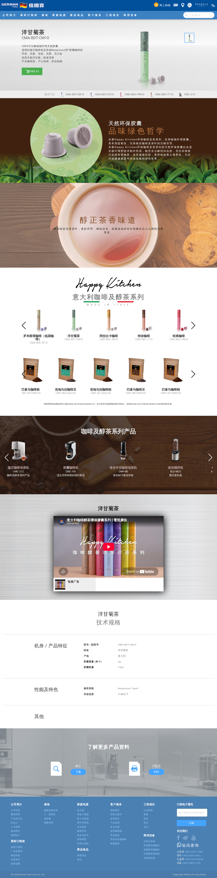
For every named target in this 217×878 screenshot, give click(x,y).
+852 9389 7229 (191, 862)
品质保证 (15, 859)
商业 (146, 822)
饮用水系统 (83, 843)
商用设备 (131, 15)
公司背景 (15, 810)
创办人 (14, 822)
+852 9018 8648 (193, 859)
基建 (146, 814)
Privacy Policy (199, 874)
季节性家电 (83, 822)
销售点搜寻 (116, 814)
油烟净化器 (149, 857)
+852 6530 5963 (191, 855)
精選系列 (81, 831)
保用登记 (115, 818)
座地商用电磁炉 (152, 845)
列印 (156, 771)
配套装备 (15, 855)
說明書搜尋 (116, 831)
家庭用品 (81, 855)
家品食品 (77, 15)
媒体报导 (15, 831)
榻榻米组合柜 (51, 810)
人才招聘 (15, 826)
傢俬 (45, 15)
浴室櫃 (47, 818)
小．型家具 (50, 814)
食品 (79, 859)
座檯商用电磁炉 (152, 849)
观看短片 (15, 835)
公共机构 (148, 810)
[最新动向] (175, 5)
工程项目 (113, 15)
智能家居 (81, 839)
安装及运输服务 (118, 839)
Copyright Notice (181, 874)
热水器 (80, 810)
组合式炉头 (83, 835)
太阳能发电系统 (152, 853)
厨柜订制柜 (29, 15)
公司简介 (10, 15)
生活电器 (81, 826)
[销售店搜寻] (183, 5)
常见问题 (115, 826)
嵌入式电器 (83, 818)
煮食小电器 (83, 814)
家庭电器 (59, 15)
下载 (78, 771)
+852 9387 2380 (193, 851)
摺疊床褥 (48, 822)
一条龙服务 (16, 851)
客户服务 (95, 15)
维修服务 (115, 843)
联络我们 (115, 810)
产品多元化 (16, 818)
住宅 (146, 826)
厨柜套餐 (15, 863)
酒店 (146, 818)
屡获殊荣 (15, 814)
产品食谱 (115, 822)
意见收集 (115, 835)
